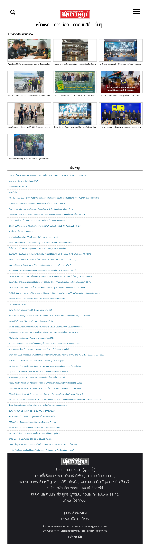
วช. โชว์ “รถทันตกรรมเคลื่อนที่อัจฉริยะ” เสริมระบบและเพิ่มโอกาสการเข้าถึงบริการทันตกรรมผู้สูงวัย (42, 450)
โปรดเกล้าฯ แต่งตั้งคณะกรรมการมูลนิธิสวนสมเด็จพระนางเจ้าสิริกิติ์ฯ (32, 416)
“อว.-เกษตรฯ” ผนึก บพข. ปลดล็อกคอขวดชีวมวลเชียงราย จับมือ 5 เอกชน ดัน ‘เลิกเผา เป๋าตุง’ (41, 209)
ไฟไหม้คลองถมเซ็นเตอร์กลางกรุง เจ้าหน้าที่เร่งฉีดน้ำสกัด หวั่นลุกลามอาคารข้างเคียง (37, 248)
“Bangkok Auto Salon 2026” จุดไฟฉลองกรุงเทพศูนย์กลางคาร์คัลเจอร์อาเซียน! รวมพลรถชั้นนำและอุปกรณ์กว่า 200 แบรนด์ (51, 276)
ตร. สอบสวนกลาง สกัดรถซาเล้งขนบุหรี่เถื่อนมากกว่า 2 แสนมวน (121, 95)
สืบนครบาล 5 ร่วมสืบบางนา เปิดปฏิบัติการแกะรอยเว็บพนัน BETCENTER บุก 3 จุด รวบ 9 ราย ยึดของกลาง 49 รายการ (50, 253)
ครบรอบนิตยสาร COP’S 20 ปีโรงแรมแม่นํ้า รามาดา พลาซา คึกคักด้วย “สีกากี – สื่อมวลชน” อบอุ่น (43, 259)
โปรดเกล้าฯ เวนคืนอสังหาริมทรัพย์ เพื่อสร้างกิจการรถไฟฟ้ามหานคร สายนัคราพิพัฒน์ (38, 405)
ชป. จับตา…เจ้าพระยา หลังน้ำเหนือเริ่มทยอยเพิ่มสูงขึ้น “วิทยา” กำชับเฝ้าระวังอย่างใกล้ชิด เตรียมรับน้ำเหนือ (44, 343)
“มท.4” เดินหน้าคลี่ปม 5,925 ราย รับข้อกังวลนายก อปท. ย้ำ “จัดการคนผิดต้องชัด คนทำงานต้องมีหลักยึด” (45, 388)
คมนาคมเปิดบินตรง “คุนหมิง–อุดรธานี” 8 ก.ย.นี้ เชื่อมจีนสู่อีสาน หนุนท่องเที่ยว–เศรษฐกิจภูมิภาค (41, 265)
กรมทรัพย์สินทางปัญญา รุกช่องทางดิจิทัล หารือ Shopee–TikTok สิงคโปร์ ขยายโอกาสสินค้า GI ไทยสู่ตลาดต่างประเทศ (49, 315)
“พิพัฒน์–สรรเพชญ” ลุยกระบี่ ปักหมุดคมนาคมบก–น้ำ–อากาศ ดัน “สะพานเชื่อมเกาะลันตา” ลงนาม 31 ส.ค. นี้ (46, 394)
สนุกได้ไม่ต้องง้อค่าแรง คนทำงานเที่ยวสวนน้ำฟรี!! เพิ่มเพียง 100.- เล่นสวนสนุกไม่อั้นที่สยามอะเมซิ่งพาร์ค (44, 332)
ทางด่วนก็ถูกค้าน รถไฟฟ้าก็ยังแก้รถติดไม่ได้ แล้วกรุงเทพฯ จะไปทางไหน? (33, 237)
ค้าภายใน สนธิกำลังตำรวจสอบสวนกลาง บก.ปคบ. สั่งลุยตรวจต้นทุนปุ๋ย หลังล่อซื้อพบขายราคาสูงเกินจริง (29, 64)
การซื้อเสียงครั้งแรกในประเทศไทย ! (21, 231)
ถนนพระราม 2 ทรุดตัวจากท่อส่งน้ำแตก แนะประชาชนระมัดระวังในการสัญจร (74, 64)
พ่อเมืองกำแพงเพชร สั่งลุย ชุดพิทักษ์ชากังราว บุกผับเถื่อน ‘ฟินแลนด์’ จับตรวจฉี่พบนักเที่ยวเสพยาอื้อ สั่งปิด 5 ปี (47, 214)
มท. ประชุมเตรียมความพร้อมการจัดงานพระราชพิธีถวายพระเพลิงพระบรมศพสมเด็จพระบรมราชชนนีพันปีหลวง (46, 326)
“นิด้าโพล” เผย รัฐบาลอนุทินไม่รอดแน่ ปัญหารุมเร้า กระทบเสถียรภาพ (32, 422)
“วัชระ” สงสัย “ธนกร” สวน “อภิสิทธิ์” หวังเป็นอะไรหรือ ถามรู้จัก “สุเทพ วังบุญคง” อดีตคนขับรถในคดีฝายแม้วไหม (47, 287)
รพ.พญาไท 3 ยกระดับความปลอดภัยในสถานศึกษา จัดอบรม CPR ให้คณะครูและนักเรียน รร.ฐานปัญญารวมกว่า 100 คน (50, 281)
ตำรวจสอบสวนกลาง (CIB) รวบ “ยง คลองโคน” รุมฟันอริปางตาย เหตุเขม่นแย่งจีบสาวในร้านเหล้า (29, 158)
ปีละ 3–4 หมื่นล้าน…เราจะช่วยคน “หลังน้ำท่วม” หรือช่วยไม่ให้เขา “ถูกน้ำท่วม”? (35, 433)
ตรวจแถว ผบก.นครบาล (19, 304)
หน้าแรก (43, 24)
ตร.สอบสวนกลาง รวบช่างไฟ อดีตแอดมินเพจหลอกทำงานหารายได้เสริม (29, 95)
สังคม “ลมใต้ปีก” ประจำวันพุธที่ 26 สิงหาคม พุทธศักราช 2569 (30, 310)
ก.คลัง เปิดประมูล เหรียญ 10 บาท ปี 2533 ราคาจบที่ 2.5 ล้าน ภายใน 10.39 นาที (37, 377)
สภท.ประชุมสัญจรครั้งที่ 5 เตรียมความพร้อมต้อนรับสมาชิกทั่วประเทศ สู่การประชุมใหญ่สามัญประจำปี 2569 (45, 225)
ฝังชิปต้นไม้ (13, 192)
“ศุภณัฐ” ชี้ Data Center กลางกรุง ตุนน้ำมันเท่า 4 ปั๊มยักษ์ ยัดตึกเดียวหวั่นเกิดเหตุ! (37, 298)
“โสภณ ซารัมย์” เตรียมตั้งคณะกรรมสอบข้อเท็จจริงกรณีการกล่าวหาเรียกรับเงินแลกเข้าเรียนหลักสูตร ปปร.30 (45, 382)
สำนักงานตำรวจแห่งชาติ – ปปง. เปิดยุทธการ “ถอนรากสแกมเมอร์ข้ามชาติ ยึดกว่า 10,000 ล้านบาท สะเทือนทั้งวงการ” (120, 64)
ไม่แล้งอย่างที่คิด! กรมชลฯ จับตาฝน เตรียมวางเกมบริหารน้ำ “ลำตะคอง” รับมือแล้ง (37, 203)
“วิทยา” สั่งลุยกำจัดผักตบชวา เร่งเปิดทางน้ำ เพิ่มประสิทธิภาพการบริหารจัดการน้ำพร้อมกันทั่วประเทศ (43, 444)
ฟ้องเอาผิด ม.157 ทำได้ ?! (18, 186)
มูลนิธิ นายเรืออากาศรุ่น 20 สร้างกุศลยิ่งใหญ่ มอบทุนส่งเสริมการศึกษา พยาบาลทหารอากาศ (40, 242)
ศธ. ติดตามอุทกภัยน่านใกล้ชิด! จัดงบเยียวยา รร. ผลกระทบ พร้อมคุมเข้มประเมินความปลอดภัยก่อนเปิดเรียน (45, 366)
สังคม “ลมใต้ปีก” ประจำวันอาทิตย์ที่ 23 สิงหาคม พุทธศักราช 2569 (32, 410)
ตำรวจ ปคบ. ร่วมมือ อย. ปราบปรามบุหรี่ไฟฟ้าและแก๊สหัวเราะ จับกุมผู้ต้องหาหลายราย (75, 127)
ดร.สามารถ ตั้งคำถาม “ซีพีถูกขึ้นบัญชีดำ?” (23, 181)
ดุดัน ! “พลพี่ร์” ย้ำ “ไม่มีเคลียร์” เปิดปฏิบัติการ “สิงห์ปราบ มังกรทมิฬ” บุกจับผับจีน (37, 220)
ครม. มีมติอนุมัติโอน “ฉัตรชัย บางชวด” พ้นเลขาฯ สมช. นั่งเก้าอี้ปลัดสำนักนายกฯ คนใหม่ (39, 349)
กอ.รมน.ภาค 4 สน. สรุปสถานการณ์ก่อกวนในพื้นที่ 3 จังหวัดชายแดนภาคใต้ (34, 427)
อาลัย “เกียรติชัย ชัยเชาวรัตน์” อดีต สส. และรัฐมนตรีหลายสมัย (30, 438)
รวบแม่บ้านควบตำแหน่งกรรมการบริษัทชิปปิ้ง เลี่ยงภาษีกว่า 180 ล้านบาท (29, 127)
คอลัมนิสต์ (81, 24)
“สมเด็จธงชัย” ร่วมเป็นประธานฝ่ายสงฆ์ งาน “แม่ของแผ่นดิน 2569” (31, 338)
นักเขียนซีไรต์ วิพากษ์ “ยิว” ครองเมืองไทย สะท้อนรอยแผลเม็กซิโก (31, 321)
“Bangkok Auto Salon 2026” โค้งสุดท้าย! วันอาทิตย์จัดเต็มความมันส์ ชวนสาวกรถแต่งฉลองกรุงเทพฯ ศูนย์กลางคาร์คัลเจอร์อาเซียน (54, 197)
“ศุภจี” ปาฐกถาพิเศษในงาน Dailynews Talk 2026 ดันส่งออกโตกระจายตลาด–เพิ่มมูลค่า (38, 371)
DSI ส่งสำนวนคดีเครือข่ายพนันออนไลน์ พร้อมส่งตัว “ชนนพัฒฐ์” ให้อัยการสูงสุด (36, 360)
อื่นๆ (98, 24)
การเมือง (61, 24)
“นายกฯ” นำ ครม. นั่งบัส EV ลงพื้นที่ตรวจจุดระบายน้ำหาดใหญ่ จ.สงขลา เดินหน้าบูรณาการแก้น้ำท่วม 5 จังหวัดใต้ (47, 175)
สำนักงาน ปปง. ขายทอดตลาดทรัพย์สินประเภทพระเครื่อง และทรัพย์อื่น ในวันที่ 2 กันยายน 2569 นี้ (42, 270)
